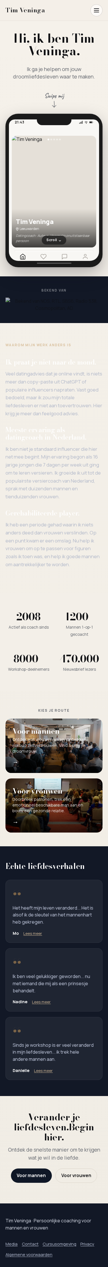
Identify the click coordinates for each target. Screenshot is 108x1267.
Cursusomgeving (59, 1244)
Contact (30, 1244)
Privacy (87, 1244)
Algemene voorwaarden (28, 1254)
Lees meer (32, 933)
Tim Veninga (25, 10)
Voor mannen (31, 1175)
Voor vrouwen (76, 1175)
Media (11, 1244)
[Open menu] (96, 10)
